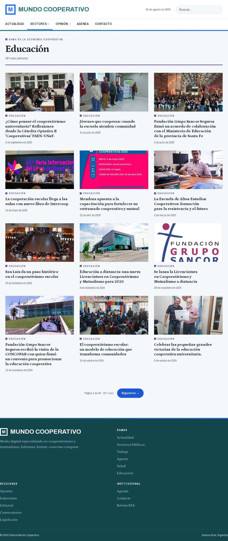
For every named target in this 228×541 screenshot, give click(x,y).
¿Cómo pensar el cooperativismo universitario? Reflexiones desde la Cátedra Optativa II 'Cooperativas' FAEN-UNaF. (35, 128)
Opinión (62, 24)
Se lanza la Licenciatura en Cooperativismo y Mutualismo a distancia (175, 277)
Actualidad (14, 24)
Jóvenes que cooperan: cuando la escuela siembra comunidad (108, 124)
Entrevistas (8, 498)
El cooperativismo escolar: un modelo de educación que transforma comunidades (106, 349)
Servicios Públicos (131, 445)
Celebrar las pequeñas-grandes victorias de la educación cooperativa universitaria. (183, 349)
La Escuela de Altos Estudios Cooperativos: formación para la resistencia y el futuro (181, 204)
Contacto (103, 24)
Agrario (122, 459)
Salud (121, 466)
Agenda (83, 24)
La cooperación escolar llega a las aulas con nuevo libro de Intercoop (36, 201)
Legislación (9, 520)
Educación (125, 473)
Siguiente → (130, 393)
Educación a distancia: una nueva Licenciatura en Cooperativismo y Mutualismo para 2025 (110, 277)
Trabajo (122, 452)
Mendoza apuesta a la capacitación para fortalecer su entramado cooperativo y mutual (109, 204)
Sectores (38, 24)
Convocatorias (11, 513)
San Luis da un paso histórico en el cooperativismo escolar (31, 274)
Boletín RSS (126, 505)
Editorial (6, 505)
